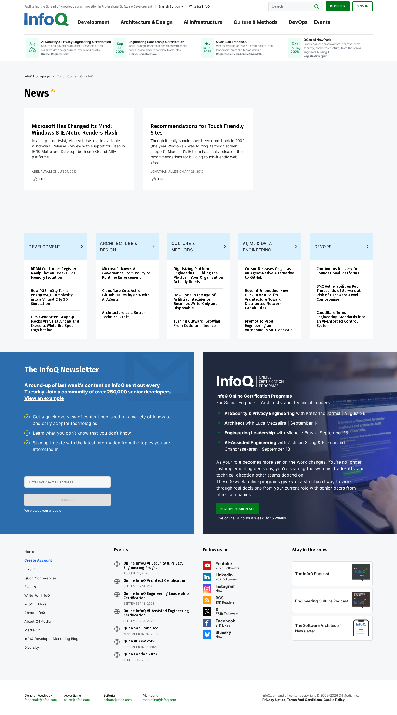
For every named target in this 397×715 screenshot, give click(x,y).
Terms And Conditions (304, 700)
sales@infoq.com (77, 700)
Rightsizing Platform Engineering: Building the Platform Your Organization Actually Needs (198, 275)
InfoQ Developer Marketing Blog (51, 639)
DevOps (298, 22)
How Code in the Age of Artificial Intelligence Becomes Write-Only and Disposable (196, 301)
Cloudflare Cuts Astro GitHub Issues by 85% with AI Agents (126, 295)
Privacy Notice (273, 700)
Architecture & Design (146, 22)
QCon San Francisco (141, 628)
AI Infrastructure (203, 22)
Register (337, 6)
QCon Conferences (40, 578)
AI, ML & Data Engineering (257, 246)
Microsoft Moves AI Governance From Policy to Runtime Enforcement (126, 273)
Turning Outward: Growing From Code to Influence (197, 323)
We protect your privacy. (42, 511)
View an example (44, 398)
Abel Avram (42, 171)
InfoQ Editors (35, 604)
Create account (38, 560)
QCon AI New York (138, 641)
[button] (67, 500)
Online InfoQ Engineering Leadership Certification (156, 596)
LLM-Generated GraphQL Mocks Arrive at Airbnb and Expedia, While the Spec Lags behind (55, 323)
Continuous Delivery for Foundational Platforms (338, 271)
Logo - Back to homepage (46, 19)
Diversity (31, 647)
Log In (30, 569)
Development (93, 22)
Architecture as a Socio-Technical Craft (123, 314)
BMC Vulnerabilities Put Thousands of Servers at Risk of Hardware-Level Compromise (339, 293)
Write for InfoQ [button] (199, 6)
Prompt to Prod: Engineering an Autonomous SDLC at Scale (268, 325)
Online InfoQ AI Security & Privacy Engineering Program (153, 565)
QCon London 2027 (140, 654)
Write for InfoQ (37, 595)
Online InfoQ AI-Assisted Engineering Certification (156, 613)
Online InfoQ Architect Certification (154, 581)
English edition (169, 6)
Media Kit (32, 630)
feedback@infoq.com (41, 700)
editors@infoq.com (117, 700)
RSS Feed (54, 93)
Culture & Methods (256, 22)
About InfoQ (34, 613)
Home (29, 551)
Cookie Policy (334, 700)
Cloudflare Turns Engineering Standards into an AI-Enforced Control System (341, 319)
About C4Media (37, 621)
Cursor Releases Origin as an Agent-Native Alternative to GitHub (269, 273)
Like (42, 179)
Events (322, 22)
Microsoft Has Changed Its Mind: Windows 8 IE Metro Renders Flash (74, 129)
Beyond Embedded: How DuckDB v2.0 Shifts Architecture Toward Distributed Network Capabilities (266, 299)
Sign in (363, 6)
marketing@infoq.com (159, 700)
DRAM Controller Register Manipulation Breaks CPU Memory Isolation (53, 273)
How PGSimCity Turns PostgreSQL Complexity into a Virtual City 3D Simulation (52, 297)
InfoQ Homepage (37, 76)
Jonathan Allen (164, 171)
